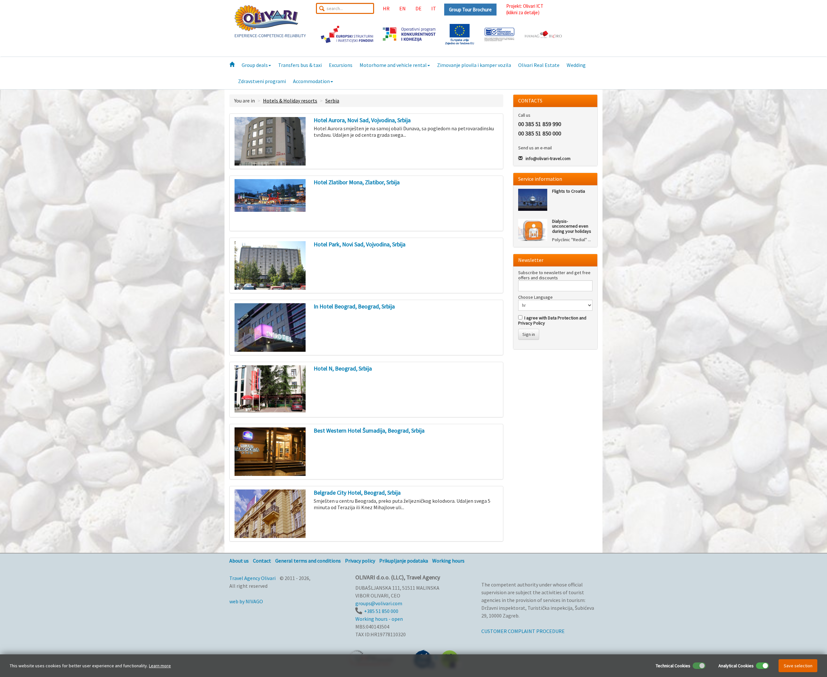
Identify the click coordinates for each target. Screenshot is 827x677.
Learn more (160, 666)
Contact (262, 560)
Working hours (448, 560)
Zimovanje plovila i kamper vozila (474, 65)
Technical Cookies (673, 666)
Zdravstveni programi (262, 81)
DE (418, 8)
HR (386, 8)
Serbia (332, 100)
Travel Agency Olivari (252, 578)
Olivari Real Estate (539, 65)
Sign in (528, 334)
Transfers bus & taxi (300, 65)
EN (402, 8)
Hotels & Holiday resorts (290, 100)
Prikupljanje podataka (403, 560)
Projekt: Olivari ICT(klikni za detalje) (524, 9)
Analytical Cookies (736, 666)
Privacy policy (360, 560)
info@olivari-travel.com (548, 158)
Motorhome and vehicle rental (393, 65)
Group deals (255, 65)
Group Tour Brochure (470, 9)
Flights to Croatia (568, 191)
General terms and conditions (308, 560)
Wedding (576, 65)
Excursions (340, 65)
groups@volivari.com (378, 603)
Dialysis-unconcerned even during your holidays (571, 226)
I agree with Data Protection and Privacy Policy (552, 320)
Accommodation (311, 81)
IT (433, 8)
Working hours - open (379, 619)
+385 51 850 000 (381, 611)
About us (239, 560)
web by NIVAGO (246, 601)
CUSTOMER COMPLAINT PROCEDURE (523, 631)
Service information (540, 179)
